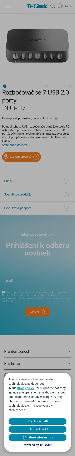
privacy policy (25, 388)
